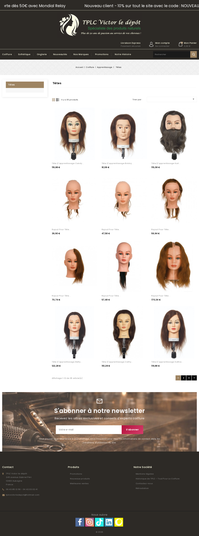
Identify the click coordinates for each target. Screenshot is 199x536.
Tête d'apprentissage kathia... (167, 361)
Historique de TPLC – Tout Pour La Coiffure (158, 478)
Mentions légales (145, 473)
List (57, 100)
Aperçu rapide (91, 149)
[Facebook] (79, 522)
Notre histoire (123, 54)
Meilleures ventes (79, 483)
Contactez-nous (144, 483)
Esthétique (24, 54)
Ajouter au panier (91, 155)
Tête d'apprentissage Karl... (165, 163)
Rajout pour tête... (61, 229)
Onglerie (42, 54)
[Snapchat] (118, 522)
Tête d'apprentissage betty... (67, 361)
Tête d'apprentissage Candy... (68, 163)
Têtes (11, 84)
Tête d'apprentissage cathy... (117, 361)
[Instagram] (89, 522)
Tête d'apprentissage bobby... (117, 163)
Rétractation (142, 488)
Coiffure (7, 54)
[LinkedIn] (109, 522)
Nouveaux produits (80, 478)
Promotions (102, 54)
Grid (53, 100)
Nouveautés (60, 54)
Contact (8, 467)
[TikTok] (99, 522)
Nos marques (81, 54)
